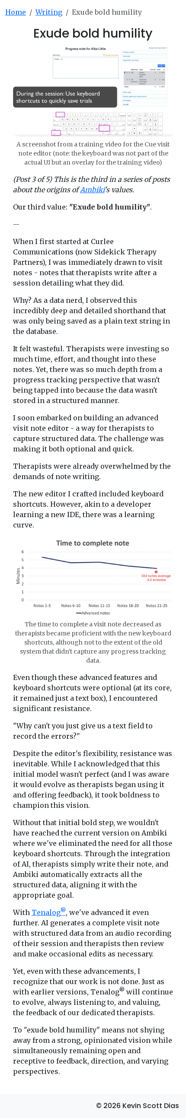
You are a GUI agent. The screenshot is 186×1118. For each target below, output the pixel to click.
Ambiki (92, 189)
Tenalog (49, 912)
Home (15, 12)
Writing (48, 12)
